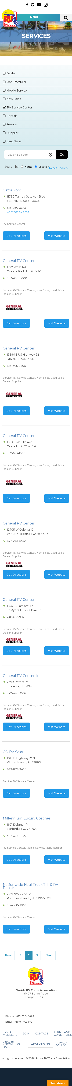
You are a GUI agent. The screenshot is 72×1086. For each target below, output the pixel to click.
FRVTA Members (10, 1033)
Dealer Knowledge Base (12, 1044)
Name (28, 166)
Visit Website (57, 236)
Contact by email (18, 212)
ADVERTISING (40, 1044)
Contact (41, 1033)
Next (49, 955)
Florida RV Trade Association (10, 18)
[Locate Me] (50, 155)
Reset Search (58, 168)
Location (43, 166)
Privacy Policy (61, 1044)
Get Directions (16, 236)
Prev (8, 955)
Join (26, 1033)
